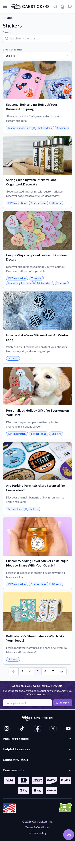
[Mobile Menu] (5, 6)
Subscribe (62, 702)
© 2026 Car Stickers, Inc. (37, 821)
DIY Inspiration (17, 202)
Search (7, 32)
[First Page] (13, 671)
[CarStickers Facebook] (37, 729)
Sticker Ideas (44, 127)
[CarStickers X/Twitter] (53, 729)
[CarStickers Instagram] (7, 729)
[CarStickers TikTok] (22, 729)
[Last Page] (62, 671)
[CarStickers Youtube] (68, 729)
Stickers (61, 127)
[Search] (55, 6)
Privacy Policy (37, 833)
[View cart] (70, 6)
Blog (9, 17)
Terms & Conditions (37, 827)
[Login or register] (62, 6)
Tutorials (36, 278)
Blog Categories (13, 49)
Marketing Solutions (19, 127)
